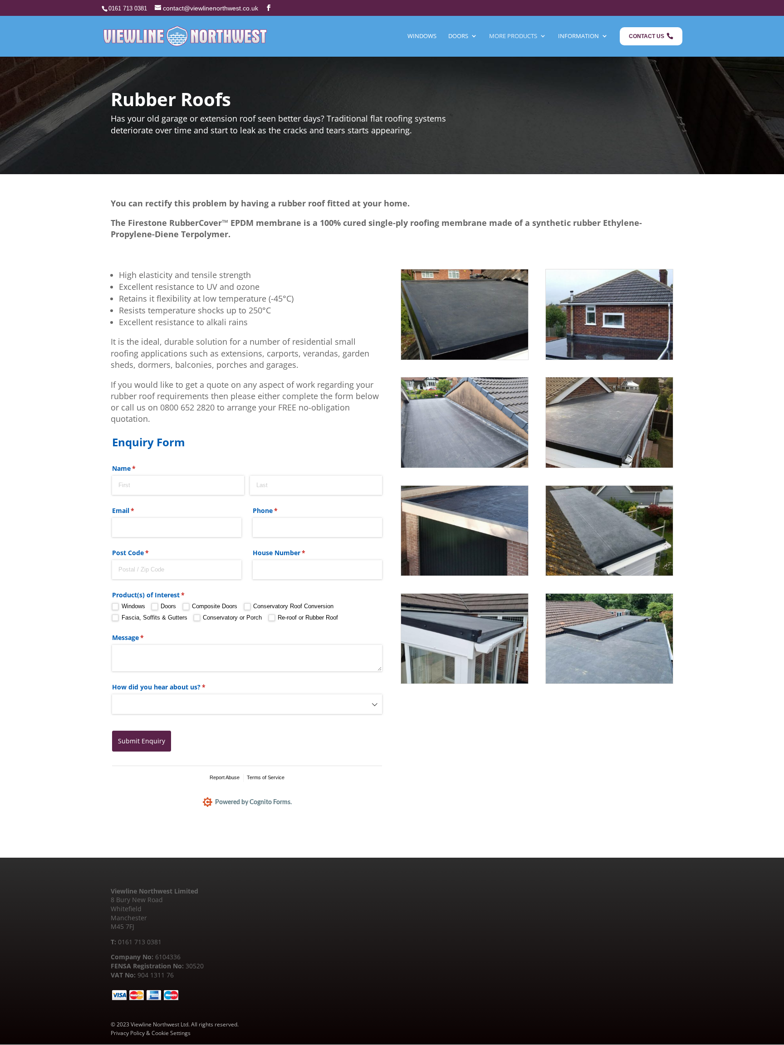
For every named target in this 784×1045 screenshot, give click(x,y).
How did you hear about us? (172, 687)
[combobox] (247, 703)
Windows (421, 36)
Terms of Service (265, 777)
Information (578, 36)
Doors (458, 36)
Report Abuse (225, 777)
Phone (278, 510)
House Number (292, 552)
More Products (513, 36)
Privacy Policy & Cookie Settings (151, 1033)
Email (136, 510)
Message (141, 637)
